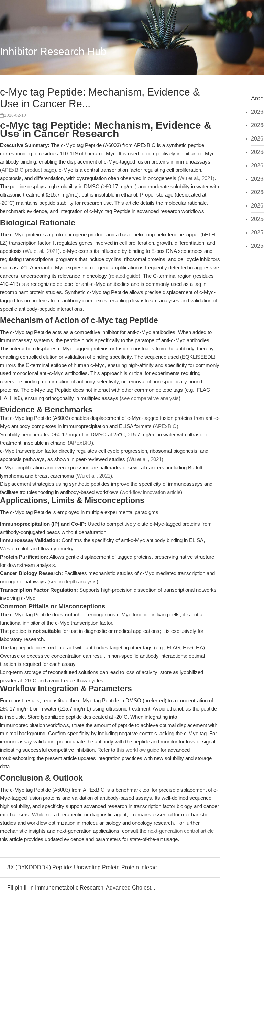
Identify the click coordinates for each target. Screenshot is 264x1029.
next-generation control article (181, 831)
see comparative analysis (150, 398)
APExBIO (166, 426)
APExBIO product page (28, 170)
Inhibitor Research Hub (53, 51)
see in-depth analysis (73, 581)
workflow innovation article (151, 492)
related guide (124, 276)
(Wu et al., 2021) (196, 178)
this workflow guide (138, 750)
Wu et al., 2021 (41, 251)
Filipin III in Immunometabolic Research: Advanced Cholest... (81, 888)
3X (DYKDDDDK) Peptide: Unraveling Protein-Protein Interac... (84, 867)
